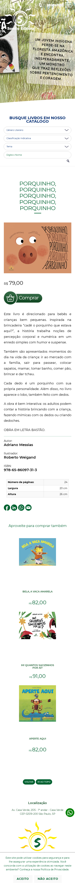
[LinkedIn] (14, 510)
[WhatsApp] (21, 510)
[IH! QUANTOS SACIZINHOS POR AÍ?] (37, 638)
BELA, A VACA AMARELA (37, 591)
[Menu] (68, 7)
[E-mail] (28, 510)
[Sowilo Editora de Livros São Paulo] (20, 29)
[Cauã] (37, 55)
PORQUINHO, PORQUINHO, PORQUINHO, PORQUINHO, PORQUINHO (37, 195)
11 (52, 5)
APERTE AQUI (37, 738)
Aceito (23, 878)
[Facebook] (7, 510)
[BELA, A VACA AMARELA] (37, 565)
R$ (37, 603)
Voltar (29, 782)
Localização (37, 803)
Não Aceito (48, 878)
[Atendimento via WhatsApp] (70, 816)
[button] (71, 30)
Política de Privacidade (55, 869)
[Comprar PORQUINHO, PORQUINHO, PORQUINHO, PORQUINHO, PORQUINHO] (23, 305)
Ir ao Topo (44, 782)
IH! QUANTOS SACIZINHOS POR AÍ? (37, 666)
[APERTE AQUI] (37, 721)
